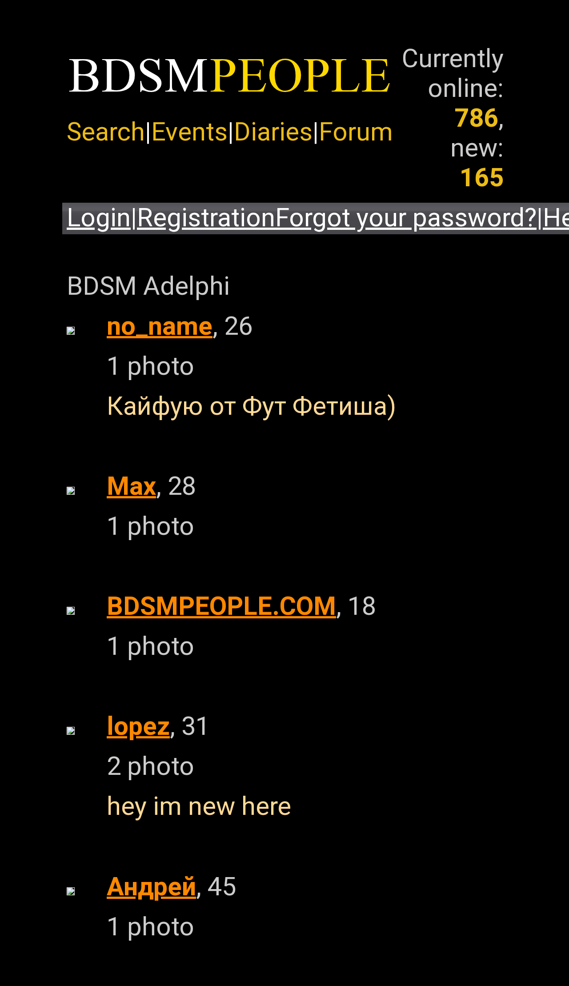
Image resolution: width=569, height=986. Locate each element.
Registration (206, 217)
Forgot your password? (406, 217)
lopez (138, 726)
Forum (356, 132)
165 (482, 177)
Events (189, 132)
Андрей (151, 887)
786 (476, 118)
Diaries (273, 132)
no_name (159, 326)
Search (106, 132)
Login (99, 217)
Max (131, 486)
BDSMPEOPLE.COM (221, 606)
